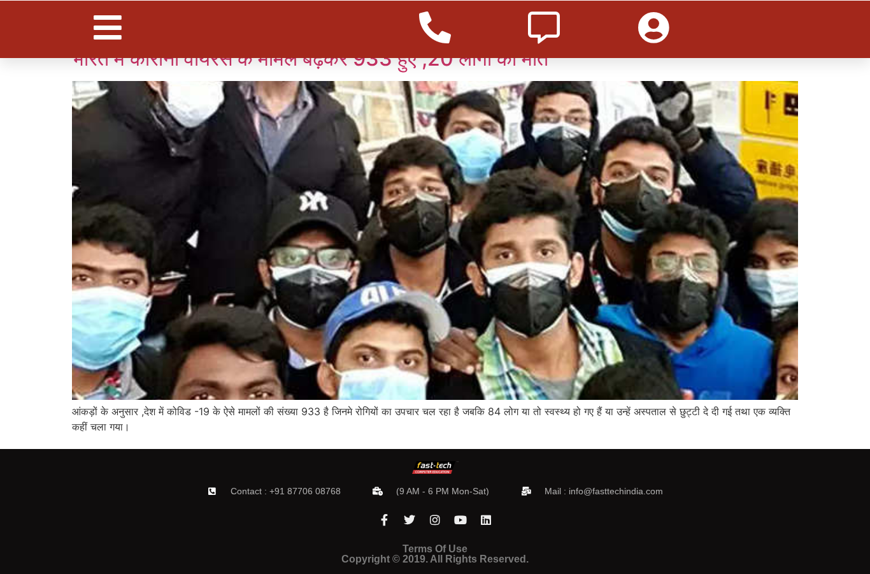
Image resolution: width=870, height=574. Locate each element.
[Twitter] (409, 519)
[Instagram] (435, 519)
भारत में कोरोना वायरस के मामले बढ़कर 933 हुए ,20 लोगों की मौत (310, 58)
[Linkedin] (485, 519)
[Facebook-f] (384, 519)
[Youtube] (460, 519)
